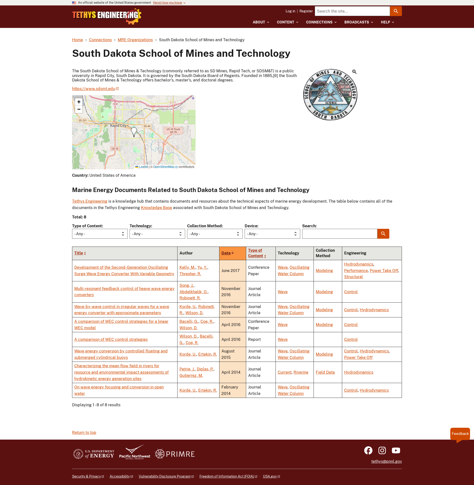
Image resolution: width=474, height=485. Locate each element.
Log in (290, 11)
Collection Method (204, 226)
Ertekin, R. (207, 354)
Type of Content (87, 226)
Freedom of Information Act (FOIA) (226, 476)
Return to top (84, 432)
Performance (356, 270)
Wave (283, 267)
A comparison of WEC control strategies (111, 339)
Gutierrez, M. (191, 375)
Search (309, 226)
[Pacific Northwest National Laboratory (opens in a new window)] (132, 454)
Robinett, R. (190, 298)
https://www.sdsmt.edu (93, 88)
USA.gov (270, 476)
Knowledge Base (156, 207)
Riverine (301, 372)
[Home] (107, 16)
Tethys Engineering (89, 201)
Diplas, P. (205, 369)
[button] (330, 95)
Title (78, 253)
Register (306, 11)
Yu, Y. (202, 267)
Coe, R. (207, 321)
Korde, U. (187, 306)
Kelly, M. (187, 267)
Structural (353, 276)
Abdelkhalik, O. (193, 292)
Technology (140, 226)
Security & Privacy (86, 476)
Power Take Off (384, 270)
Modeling (324, 270)
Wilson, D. (194, 312)
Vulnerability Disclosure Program (165, 476)
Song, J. (186, 285)
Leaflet (143, 166)
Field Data (325, 372)
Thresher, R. (190, 274)
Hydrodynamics (358, 264)
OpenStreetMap (164, 166)
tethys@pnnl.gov (386, 461)
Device (251, 226)
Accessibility (120, 476)
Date (228, 253)
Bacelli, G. (188, 321)
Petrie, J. (187, 369)
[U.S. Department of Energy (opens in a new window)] (93, 454)
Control (351, 292)
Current (285, 372)
